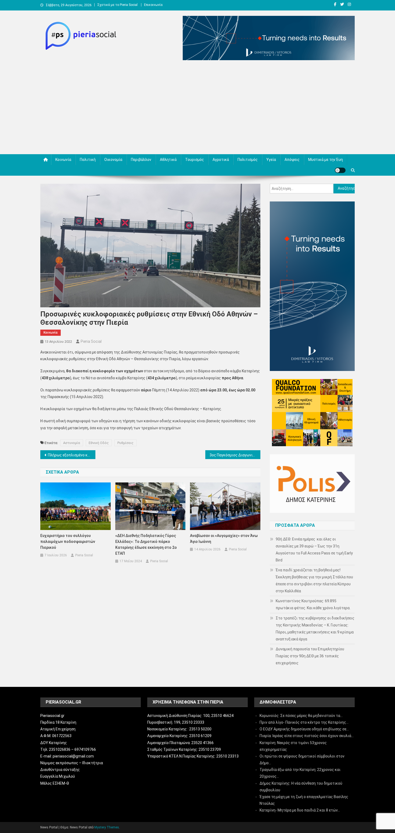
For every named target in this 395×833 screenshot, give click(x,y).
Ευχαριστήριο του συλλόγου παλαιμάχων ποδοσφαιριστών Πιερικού (67, 541)
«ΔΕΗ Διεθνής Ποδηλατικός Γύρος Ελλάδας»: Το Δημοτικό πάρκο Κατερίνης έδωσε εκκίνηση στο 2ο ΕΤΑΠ (146, 544)
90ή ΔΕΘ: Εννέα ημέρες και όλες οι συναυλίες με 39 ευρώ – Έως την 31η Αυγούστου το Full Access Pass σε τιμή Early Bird (314, 549)
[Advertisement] (197, 108)
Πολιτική (88, 159)
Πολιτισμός (248, 159)
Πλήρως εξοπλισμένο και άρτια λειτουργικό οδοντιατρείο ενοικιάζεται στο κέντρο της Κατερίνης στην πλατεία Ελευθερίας (71, 455)
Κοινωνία (63, 159)
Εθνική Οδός (99, 443)
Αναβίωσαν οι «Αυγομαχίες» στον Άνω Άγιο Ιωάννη (224, 538)
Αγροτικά (221, 159)
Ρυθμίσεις (125, 443)
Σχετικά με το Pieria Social (117, 5)
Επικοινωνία (153, 5)
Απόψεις (292, 159)
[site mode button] (340, 170)
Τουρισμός (194, 159)
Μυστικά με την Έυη (325, 159)
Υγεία (271, 159)
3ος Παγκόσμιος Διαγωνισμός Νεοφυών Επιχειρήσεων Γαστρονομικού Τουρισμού (235, 455)
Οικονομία (113, 159)
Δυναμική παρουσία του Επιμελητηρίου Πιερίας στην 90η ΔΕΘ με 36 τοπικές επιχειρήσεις (310, 656)
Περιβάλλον (141, 159)
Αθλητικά (168, 159)
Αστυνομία (71, 443)
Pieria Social (91, 341)
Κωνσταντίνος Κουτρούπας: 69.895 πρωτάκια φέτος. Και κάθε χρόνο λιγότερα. (313, 604)
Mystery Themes (106, 827)
